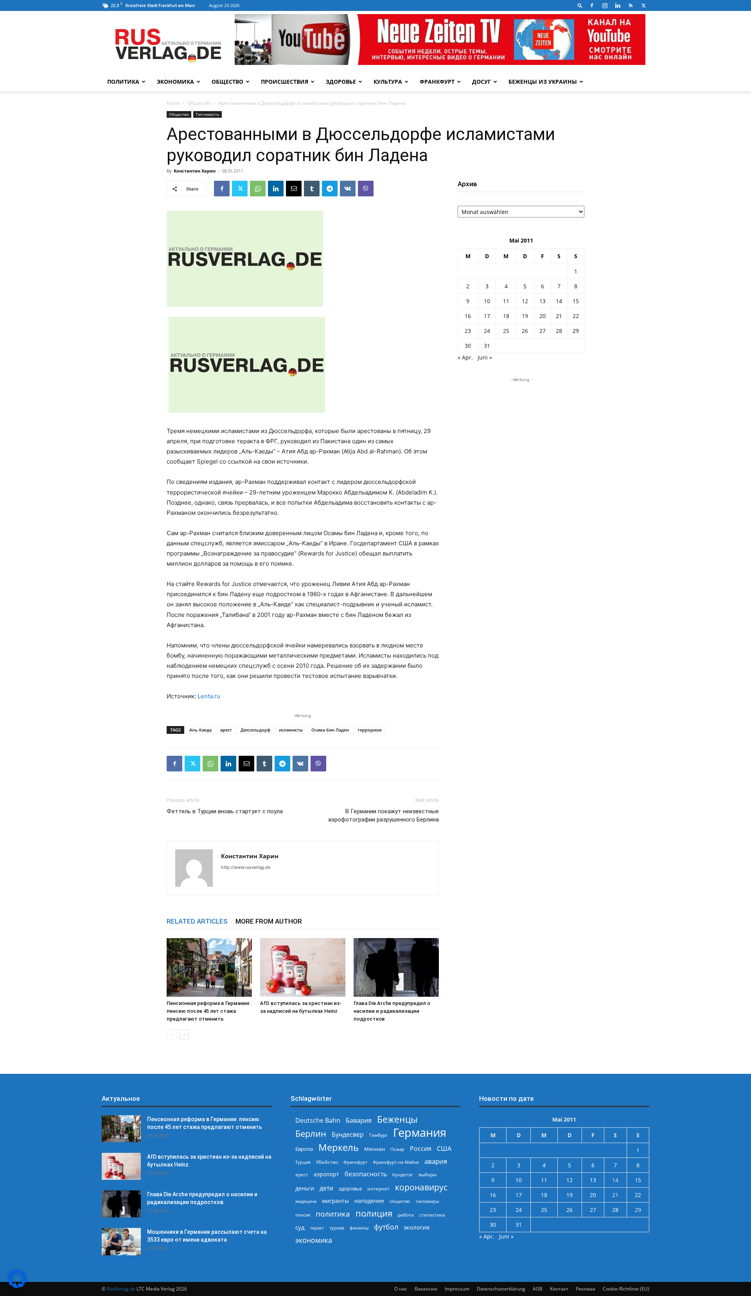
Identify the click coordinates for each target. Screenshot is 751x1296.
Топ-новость (207, 114)
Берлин (310, 1133)
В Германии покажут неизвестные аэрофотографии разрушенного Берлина (383, 815)
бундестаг (402, 1174)
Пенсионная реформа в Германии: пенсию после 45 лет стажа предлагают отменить (208, 1011)
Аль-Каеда (200, 730)
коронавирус (421, 1187)
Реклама (585, 1288)
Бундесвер (348, 1135)
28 (559, 330)
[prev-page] (171, 1034)
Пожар (397, 1149)
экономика (313, 1240)
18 (506, 316)
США (444, 1149)
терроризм (370, 730)
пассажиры (427, 1201)
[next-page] (184, 1034)
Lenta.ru (209, 696)
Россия (420, 1149)
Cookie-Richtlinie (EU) (626, 1288)
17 (487, 316)
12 (525, 301)
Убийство (327, 1162)
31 (487, 345)
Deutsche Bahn (317, 1120)
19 (525, 316)
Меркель (338, 1147)
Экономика (175, 81)
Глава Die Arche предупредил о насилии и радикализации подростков (392, 1011)
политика (333, 1214)
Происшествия (284, 81)
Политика (123, 81)
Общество (227, 81)
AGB (538, 1288)
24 (487, 330)
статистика (432, 1215)
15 (576, 301)
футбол (386, 1227)
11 (506, 301)
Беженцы (397, 1119)
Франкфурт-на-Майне (396, 1162)
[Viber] (366, 188)
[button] (580, 5)
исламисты (291, 730)
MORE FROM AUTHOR (268, 921)
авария (435, 1161)
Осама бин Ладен (330, 730)
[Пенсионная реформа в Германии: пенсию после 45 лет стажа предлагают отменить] (209, 967)
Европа (304, 1149)
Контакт (559, 1288)
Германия (419, 1133)
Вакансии (426, 1288)
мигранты (335, 1200)
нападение (369, 1200)
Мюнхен (374, 1148)
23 (468, 330)
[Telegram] (330, 188)
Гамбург (378, 1135)
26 (525, 330)
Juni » (485, 357)
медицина (305, 1201)
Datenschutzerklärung (501, 1288)
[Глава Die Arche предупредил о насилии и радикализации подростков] (396, 967)
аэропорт (326, 1174)
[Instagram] (605, 5)
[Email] (294, 188)
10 (487, 301)
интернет (378, 1188)
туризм (336, 1228)
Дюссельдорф (255, 730)
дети (326, 1188)
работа (406, 1215)
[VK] (348, 188)
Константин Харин (195, 171)
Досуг (481, 81)
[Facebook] (592, 5)
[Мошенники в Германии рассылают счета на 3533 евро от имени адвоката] (121, 1241)
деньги (304, 1188)
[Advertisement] (521, 433)
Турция (303, 1162)
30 (468, 345)
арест (226, 730)
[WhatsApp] (258, 188)
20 (542, 316)
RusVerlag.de (121, 1288)
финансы (359, 1228)
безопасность (366, 1174)
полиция (374, 1213)
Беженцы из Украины (542, 81)
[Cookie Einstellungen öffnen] (17, 1286)
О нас (400, 1288)
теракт (317, 1228)
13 (542, 301)
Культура (388, 81)
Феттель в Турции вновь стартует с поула (225, 811)
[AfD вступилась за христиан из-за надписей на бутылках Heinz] (302, 967)
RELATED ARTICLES (197, 921)
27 (542, 330)
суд (300, 1227)
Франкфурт (437, 81)
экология (416, 1227)
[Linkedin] (617, 5)
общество (400, 1201)
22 (576, 316)
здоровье (350, 1188)
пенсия (302, 1215)
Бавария (359, 1120)
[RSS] (630, 5)
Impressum (457, 1288)
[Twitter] (643, 5)
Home (173, 103)
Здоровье (341, 81)
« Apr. (465, 357)
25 (506, 330)
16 (468, 316)
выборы (428, 1174)
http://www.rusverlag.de (245, 867)
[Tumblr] (312, 188)
